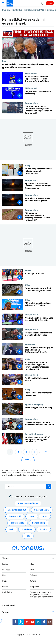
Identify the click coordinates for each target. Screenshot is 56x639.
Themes (5, 558)
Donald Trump (38, 523)
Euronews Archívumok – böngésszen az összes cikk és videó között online (41, 594)
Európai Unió (15, 516)
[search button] (48, 486)
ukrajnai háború (41, 510)
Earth (32, 569)
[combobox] (28, 486)
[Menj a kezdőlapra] (10, 3)
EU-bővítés (27, 529)
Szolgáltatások (8, 605)
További (5, 612)
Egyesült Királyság (34, 404)
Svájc (11, 529)
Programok (34, 586)
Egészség (34, 575)
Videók (5, 586)
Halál (28, 536)
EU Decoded (31, 73)
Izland (32, 516)
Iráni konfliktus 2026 (34, 10)
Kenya (28, 270)
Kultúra (33, 581)
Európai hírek (31, 103)
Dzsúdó (43, 529)
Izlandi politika (17, 523)
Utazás (5, 581)
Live (50, 3)
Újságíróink (7, 592)
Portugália (30, 344)
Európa (5, 564)
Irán (4, 61)
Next (27, 459)
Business (6, 569)
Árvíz (44, 516)
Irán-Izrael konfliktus (12, 10)
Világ (27, 165)
